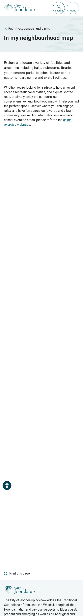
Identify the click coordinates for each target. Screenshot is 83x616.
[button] (17, 573)
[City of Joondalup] (19, 589)
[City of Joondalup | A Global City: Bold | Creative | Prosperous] (19, 8)
